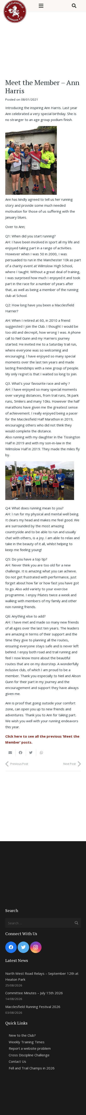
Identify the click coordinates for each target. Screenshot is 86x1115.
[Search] (74, 5)
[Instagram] (36, 947)
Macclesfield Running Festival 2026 (32, 1006)
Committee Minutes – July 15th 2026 (34, 993)
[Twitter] (23, 947)
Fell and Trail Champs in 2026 (32, 1068)
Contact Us (17, 1061)
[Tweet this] (31, 752)
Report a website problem (30, 1048)
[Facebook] (11, 947)
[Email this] (10, 752)
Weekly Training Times (26, 1042)
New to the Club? (22, 1035)
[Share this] (21, 752)
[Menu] (41, 5)
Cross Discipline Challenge (29, 1055)
